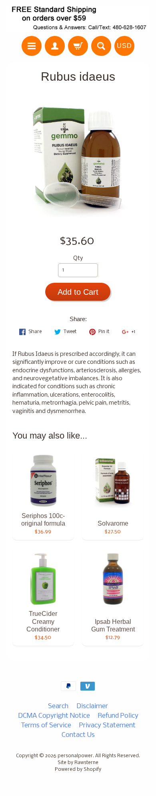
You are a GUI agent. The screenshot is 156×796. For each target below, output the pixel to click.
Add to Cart (78, 292)
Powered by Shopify (78, 769)
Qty (78, 259)
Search (58, 706)
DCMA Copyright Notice (54, 716)
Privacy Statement (107, 725)
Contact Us (78, 735)
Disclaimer (92, 706)
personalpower (75, 756)
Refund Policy (118, 716)
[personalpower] (78, 19)
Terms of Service (46, 725)
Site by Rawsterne (78, 762)
